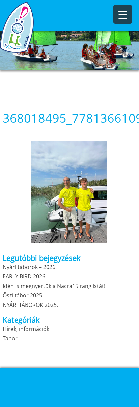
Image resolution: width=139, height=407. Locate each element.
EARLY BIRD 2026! (25, 276)
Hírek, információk (26, 329)
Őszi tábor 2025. (23, 295)
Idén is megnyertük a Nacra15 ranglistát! (54, 286)
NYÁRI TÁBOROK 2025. (30, 305)
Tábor (10, 338)
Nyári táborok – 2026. (30, 267)
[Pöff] (33, 27)
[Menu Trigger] (122, 14)
